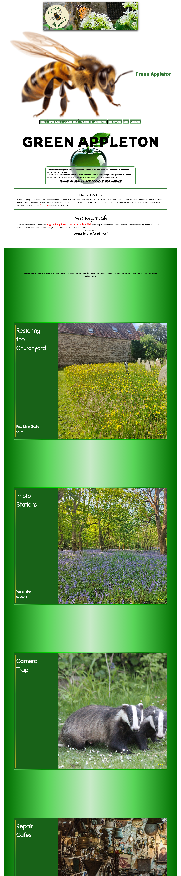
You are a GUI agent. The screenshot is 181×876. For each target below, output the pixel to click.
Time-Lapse (45, 205)
